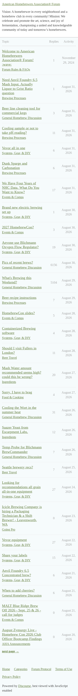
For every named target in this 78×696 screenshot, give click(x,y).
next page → (10, 651)
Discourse (24, 686)
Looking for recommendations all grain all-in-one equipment (21, 487)
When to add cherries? (18, 590)
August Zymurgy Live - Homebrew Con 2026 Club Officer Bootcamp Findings (22, 634)
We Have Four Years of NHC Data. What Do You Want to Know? (20, 187)
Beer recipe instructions (19, 298)
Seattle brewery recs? (17, 467)
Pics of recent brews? (17, 262)
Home (6, 669)
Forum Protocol (41, 669)
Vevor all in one (13, 148)
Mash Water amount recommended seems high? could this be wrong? (21, 372)
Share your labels (14, 555)
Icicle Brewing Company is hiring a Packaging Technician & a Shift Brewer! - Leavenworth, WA (22, 515)
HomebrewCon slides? (18, 313)
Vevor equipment (14, 540)
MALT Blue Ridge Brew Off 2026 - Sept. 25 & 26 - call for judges (21, 610)
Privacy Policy (11, 676)
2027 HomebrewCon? (18, 227)
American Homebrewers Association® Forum (31, 4)
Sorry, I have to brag (17, 392)
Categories (20, 669)
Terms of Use (63, 669)
